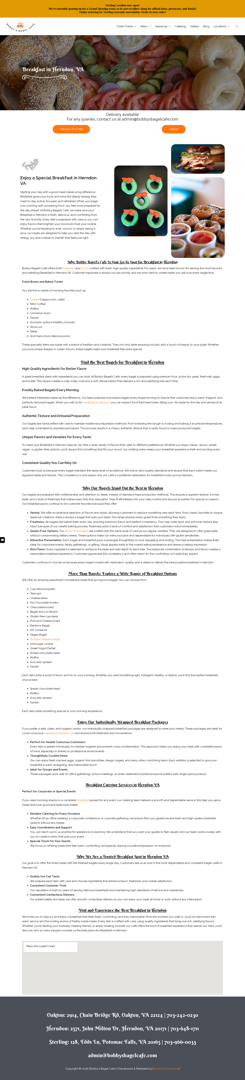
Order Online (125, 26)
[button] (237, 26)
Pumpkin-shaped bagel (45, 639)
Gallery (194, 26)
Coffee (34, 299)
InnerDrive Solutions (166, 1068)
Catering (180, 26)
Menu (144, 26)
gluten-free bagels (76, 531)
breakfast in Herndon (96, 402)
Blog (206, 26)
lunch (84, 268)
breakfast (69, 268)
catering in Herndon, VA (59, 733)
